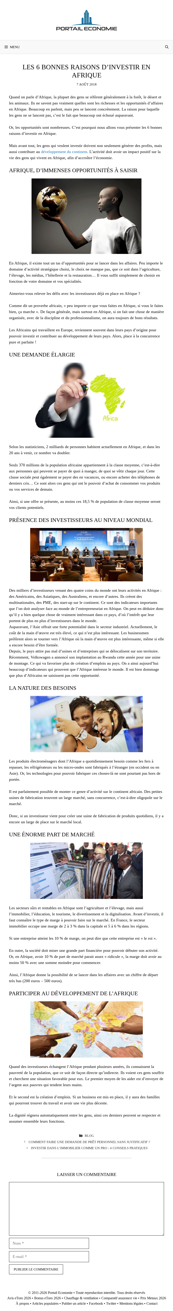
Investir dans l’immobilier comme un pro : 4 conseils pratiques (89, 1148)
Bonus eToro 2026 (47, 1298)
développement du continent (64, 151)
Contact (151, 1303)
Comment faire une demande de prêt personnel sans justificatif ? (89, 1142)
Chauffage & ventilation (81, 1298)
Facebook (96, 1303)
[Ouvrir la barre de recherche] (167, 47)
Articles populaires (45, 1303)
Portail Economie (60, 1293)
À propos (22, 1303)
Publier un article (74, 1303)
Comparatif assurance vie (119, 1298)
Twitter (111, 1303)
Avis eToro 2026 (19, 1298)
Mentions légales (131, 1303)
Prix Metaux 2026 (153, 1298)
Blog (89, 1135)
